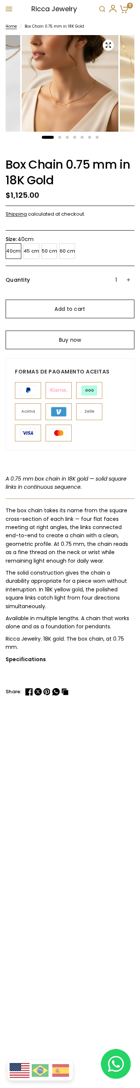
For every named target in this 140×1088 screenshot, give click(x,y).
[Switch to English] (19, 1070)
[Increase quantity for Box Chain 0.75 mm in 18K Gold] (128, 280)
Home (11, 26)
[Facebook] (29, 691)
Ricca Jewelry (54, 8)
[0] (122, 9)
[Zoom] (108, 45)
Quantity (18, 280)
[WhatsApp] (56, 691)
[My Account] (112, 9)
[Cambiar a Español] (60, 1070)
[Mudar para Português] (40, 1070)
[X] (38, 691)
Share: (14, 691)
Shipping (16, 214)
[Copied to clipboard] (65, 691)
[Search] (102, 9)
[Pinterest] (47, 691)
